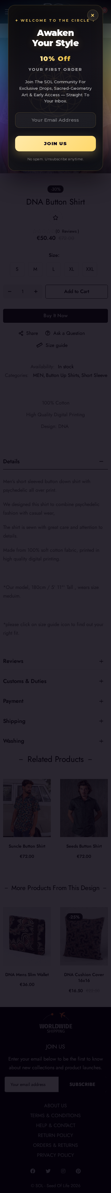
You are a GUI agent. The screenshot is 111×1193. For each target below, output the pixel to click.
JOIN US (55, 143)
